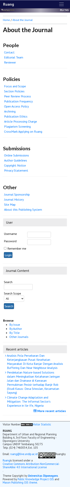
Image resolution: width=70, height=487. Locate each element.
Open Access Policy (16, 106)
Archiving (10, 111)
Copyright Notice (15, 165)
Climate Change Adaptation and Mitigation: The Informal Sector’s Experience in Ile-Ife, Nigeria (28, 401)
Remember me (16, 248)
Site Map (10, 204)
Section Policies (14, 91)
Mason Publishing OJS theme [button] (20, 482)
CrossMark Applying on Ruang (23, 131)
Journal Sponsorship (17, 194)
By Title (14, 333)
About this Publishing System (23, 209)
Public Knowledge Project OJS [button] (36, 479)
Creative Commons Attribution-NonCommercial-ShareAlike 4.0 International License (31, 465)
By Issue (14, 324)
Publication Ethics (15, 116)
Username (10, 234)
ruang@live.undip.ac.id (24, 454)
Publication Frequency (18, 101)
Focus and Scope (15, 86)
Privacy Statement (16, 170)
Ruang (8, 4)
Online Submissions (16, 155)
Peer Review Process (17, 96)
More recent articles (51, 411)
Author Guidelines (15, 160)
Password (10, 241)
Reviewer (10, 62)
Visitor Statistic (42, 424)
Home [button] (6, 20)
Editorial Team (13, 57)
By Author (15, 329)
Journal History (14, 199)
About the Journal (22, 20)
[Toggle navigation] (61, 4)
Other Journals (18, 337)
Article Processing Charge (20, 121)
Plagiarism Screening (17, 126)
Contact (9, 52)
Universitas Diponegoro (43, 476)
